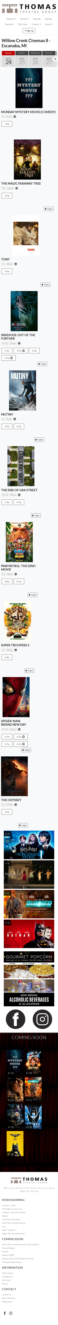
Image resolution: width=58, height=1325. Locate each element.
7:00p (6, 124)
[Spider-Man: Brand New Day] (16, 696)
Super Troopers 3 (9, 1230)
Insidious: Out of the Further (14, 1212)
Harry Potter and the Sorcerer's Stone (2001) (20, 1244)
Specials (37, 18)
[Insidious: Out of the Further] (24, 310)
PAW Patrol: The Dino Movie (13, 1223)
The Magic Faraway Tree (12, 1209)
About (48, 24)
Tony (4, 1226)
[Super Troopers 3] (17, 621)
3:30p (6, 502)
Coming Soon (7, 1276)
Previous (2, 59)
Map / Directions (9, 1298)
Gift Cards (22, 24)
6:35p (18, 502)
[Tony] (25, 235)
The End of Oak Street (11, 1219)
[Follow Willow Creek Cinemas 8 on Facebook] (4, 1313)
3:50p (6, 426)
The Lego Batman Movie (12, 1262)
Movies (23, 18)
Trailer (49, 209)
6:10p (34, 350)
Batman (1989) (8, 1255)
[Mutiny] (22, 390)
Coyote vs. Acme (9, 1205)
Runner (5, 1251)
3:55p (6, 271)
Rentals (48, 18)
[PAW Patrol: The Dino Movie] (19, 541)
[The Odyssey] (14, 776)
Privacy (5, 1283)
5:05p (6, 812)
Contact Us (6, 1294)
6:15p (18, 581)
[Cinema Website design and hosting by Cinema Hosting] (29, 1321)
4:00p (6, 581)
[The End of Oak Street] (20, 466)
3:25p (6, 736)
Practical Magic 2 (8, 1248)
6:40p (6, 657)
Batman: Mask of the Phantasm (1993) (17, 1258)
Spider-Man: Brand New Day (13, 1233)
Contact (35, 24)
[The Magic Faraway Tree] (27, 159)
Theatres (10, 18)
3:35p (6, 350)
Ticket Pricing (7, 1273)
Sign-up (30, 30)
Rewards (9, 24)
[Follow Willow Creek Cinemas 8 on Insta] (10, 1313)
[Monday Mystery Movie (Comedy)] (29, 87)
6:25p (18, 426)
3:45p (6, 195)
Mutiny (5, 1216)
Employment (7, 1301)
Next (55, 59)
